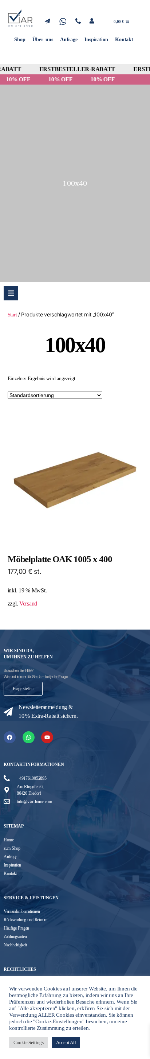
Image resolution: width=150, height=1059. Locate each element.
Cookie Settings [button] (28, 1042)
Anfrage (68, 39)
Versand (28, 603)
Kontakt (124, 39)
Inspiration (96, 39)
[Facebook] (10, 737)
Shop (19, 39)
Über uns (42, 39)
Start (12, 315)
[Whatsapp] (29, 737)
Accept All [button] (66, 1042)
